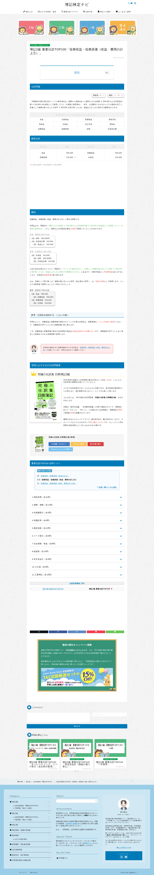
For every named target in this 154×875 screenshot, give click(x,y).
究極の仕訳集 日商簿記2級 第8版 (62, 437)
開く (107, 72)
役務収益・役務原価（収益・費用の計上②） (58, 483)
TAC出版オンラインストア (76, 650)
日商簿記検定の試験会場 (31, 860)
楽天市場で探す (95, 444)
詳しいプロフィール (124, 847)
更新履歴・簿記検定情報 (30, 844)
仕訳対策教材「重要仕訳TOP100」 (40, 45)
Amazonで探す (78, 444)
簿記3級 (31, 802)
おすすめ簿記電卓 (31, 839)
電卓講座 (30, 835)
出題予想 (89, 12)
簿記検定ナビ (77, 4)
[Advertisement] (77, 188)
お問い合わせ (33, 872)
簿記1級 (30, 825)
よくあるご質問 (124, 12)
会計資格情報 (30, 849)
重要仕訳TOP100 (71, 12)
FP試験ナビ (63, 858)
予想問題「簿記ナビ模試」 (31, 808)
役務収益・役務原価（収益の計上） (55, 476)
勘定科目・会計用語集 (30, 855)
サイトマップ (23, 872)
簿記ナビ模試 (105, 12)
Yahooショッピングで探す (60, 449)
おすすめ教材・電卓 (48, 12)
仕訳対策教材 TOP (77, 583)
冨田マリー (88, 843)
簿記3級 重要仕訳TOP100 (53, 589)
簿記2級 (28, 781)
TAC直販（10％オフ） (59, 444)
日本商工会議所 (72, 823)
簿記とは (29, 12)
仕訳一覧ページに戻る (108, 487)
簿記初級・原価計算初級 (30, 830)
